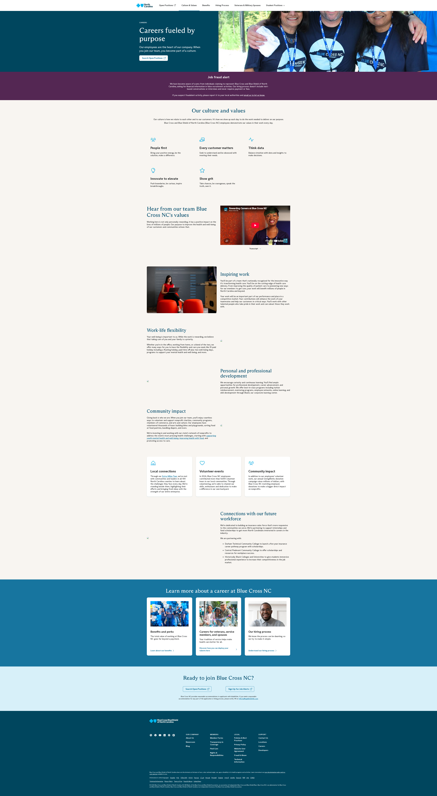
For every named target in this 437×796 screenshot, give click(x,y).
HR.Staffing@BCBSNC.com (248, 699)
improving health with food (191, 438)
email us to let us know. (254, 95)
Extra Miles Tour (169, 476)
